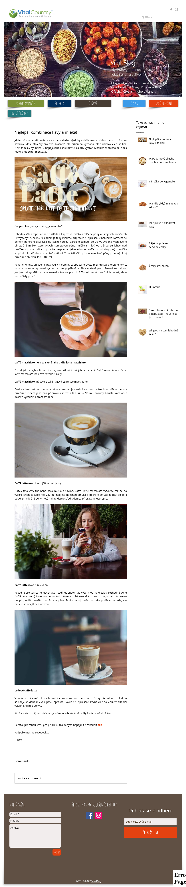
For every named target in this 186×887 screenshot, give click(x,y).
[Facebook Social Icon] (89, 815)
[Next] (176, 59)
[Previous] (10, 59)
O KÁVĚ (19, 740)
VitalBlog (96, 881)
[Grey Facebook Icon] (171, 9)
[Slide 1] (93, 92)
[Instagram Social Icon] (98, 815)
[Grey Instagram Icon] (176, 9)
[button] (19, 113)
